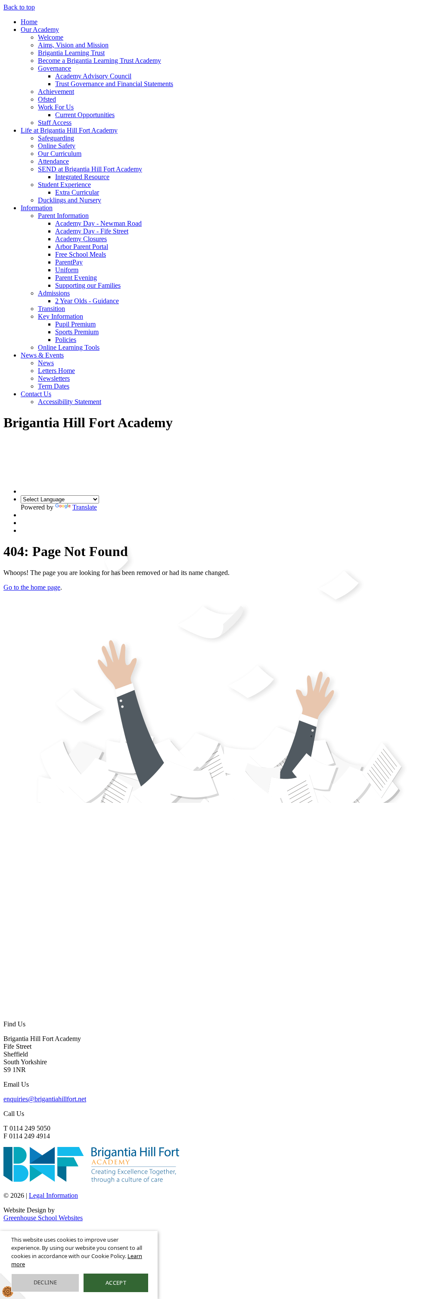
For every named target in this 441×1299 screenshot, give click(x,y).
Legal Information (53, 1195)
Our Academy (40, 29)
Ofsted (47, 99)
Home (29, 21)
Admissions (54, 293)
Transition (51, 308)
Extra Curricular (77, 192)
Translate (84, 507)
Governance (54, 68)
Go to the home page (31, 587)
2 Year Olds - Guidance (87, 301)
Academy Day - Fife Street (91, 231)
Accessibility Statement (69, 401)
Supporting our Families (88, 285)
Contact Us (36, 394)
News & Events (42, 355)
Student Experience (64, 184)
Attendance (53, 161)
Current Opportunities (85, 114)
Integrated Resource (82, 176)
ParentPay (69, 262)
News (46, 363)
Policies (65, 339)
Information (37, 207)
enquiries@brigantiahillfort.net (44, 1099)
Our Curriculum (59, 153)
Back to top (19, 7)
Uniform (66, 269)
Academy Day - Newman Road (98, 223)
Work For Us (56, 107)
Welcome (50, 37)
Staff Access (54, 122)
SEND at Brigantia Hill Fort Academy (90, 169)
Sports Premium (77, 332)
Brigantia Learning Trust (71, 52)
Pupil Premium (75, 324)
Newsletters (54, 378)
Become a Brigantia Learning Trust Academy (99, 60)
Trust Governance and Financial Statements (114, 83)
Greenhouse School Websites (43, 1217)
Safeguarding (56, 138)
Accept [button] (116, 1283)
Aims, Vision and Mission (73, 45)
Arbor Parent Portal (81, 246)
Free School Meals (80, 254)
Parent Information (63, 215)
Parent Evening (76, 277)
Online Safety (56, 145)
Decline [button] (45, 1282)
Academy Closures (81, 238)
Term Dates (53, 386)
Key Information (60, 316)
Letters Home (56, 370)
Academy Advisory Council (93, 76)
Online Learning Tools (68, 347)
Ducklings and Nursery (69, 200)
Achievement (56, 91)
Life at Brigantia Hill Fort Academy (69, 130)
